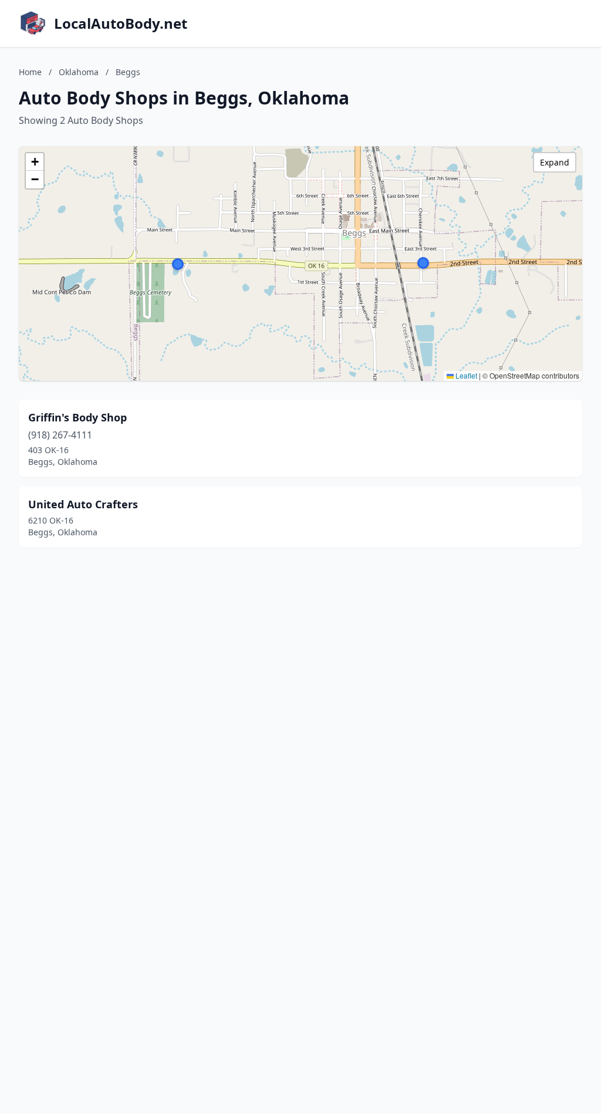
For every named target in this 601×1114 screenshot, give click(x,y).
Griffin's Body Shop (77, 417)
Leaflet (465, 375)
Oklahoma (79, 71)
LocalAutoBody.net (120, 23)
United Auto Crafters (83, 504)
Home (30, 71)
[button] (423, 263)
